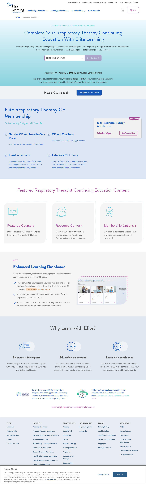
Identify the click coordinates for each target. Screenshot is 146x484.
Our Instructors (13, 435)
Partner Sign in (125, 446)
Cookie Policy (103, 431)
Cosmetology (68, 463)
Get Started (92, 58)
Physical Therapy (69, 443)
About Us (10, 427)
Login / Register (86, 427)
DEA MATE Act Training (129, 450)
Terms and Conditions (107, 439)
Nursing (66, 427)
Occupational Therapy (68, 457)
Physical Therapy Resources (44, 431)
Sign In (133, 10)
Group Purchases (131, 2)
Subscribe (83, 431)
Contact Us (112, 2)
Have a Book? (94, 10)
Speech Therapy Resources (43, 452)
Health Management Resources (45, 460)
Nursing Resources (40, 427)
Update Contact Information (126, 440)
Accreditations (74, 2)
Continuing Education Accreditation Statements (71, 407)
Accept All (119, 474)
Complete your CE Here (89, 92)
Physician (66, 452)
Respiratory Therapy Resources (45, 443)
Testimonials (87, 2)
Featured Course (19, 225)
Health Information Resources (45, 456)
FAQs (121, 2)
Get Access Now (128, 133)
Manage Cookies (104, 448)
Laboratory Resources (41, 464)
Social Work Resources (42, 448)
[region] (73, 474)
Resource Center (99, 2)
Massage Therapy (70, 448)
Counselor (67, 435)
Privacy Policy (103, 427)
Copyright (102, 443)
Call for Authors (13, 443)
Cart (123, 10)
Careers (10, 439)
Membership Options (119, 225)
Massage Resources (40, 439)
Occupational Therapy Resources (46, 435)
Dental (65, 439)
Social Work (67, 431)
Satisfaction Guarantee (107, 435)
